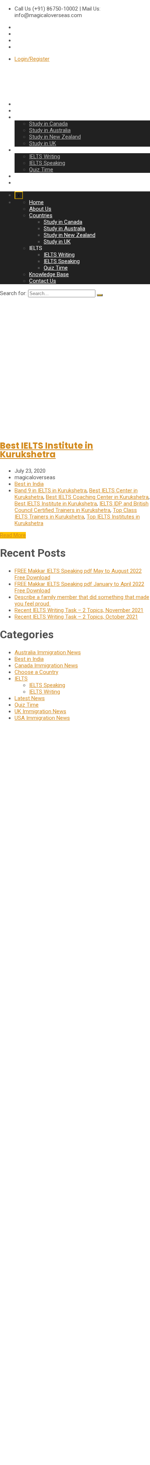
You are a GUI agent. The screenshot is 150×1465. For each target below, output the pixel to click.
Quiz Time (41, 169)
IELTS (21, 678)
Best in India (29, 484)
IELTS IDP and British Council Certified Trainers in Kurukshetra (82, 506)
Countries (26, 117)
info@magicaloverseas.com (33, 898)
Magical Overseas (11, 1413)
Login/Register (32, 59)
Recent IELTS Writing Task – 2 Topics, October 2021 (76, 617)
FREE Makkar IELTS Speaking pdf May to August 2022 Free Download (23, 1165)
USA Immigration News (42, 718)
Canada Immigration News (46, 665)
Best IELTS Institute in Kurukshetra (46, 450)
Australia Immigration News (48, 652)
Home (22, 104)
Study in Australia (50, 130)
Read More (13, 535)
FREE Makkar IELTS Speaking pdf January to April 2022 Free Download (23, 1277)
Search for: (13, 293)
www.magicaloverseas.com (33, 911)
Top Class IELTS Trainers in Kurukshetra (76, 513)
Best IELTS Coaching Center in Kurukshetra (97, 497)
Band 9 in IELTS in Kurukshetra (51, 490)
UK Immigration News (40, 711)
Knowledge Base (34, 176)
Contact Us (28, 182)
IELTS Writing (44, 156)
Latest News (30, 698)
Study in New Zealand (55, 137)
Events (23, 1372)
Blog (20, 1378)
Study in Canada (48, 123)
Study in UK (42, 143)
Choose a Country (36, 672)
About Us (26, 110)
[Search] (100, 295)
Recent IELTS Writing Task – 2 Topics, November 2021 (79, 610)
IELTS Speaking (47, 163)
